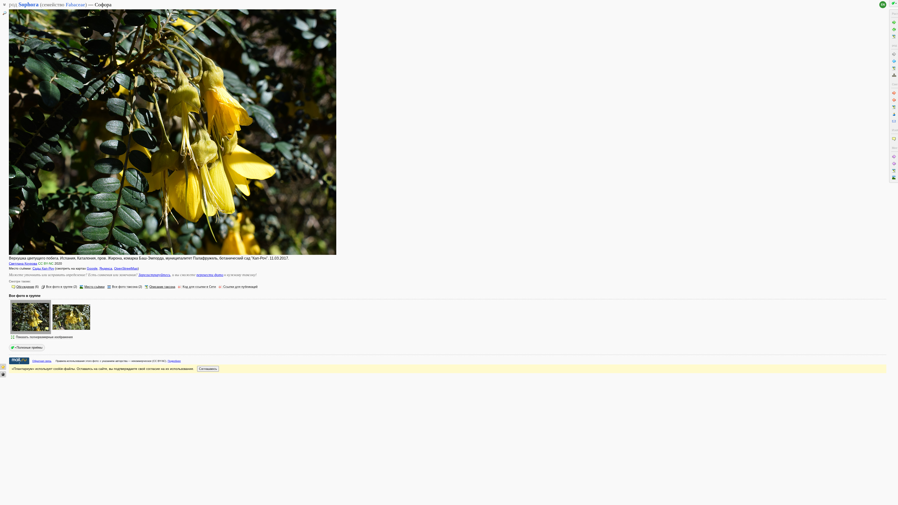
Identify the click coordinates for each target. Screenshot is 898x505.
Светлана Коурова (23, 263)
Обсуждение (25, 287)
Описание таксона (162, 287)
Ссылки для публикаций (240, 287)
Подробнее (174, 361)
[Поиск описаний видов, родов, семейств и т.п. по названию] (4, 13)
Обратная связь (41, 361)
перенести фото (209, 275)
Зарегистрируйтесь (154, 275)
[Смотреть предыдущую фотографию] (43, 132)
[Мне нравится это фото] (3, 367)
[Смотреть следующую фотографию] (302, 132)
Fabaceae (75, 4)
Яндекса (105, 268)
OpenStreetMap (126, 268)
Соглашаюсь (208, 369)
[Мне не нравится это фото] (3, 374)
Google (92, 268)
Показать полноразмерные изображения (44, 337)
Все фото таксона (125, 287)
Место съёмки (94, 287)
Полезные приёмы (29, 347)
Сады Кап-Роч (43, 268)
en (883, 4)
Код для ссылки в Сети (199, 287)
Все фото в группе (59, 287)
